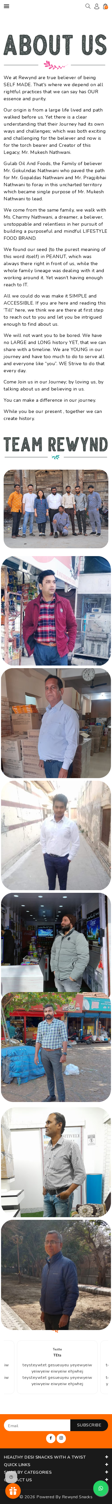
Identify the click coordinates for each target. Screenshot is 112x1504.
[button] (88, 6)
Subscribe (89, 1425)
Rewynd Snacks (77, 1497)
